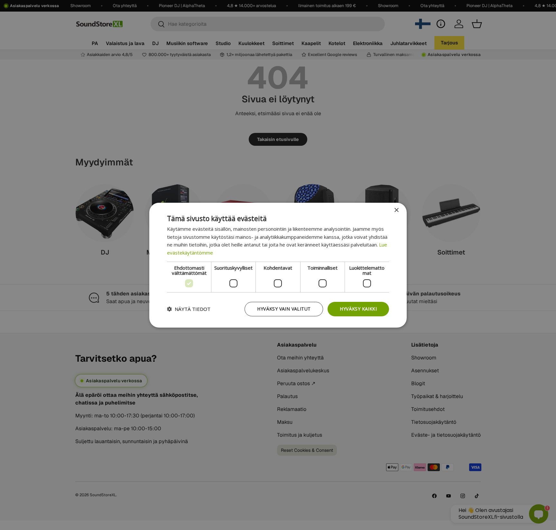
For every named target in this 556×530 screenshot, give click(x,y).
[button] (188, 308)
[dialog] (278, 264)
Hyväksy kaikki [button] (358, 309)
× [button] (396, 210)
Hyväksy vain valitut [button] (283, 309)
